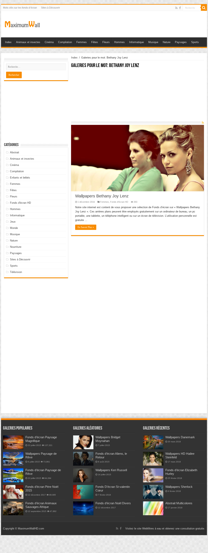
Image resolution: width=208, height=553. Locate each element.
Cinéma (49, 42)
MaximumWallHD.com (31, 528)
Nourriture (15, 246)
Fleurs (106, 42)
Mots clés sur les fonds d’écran (20, 7)
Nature (166, 42)
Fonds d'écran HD (119, 202)
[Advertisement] (137, 96)
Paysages (181, 42)
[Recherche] (204, 8)
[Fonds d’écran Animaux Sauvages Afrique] (13, 508)
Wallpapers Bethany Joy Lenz (102, 196)
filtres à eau (154, 528)
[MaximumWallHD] (22, 23)
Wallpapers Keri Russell (111, 470)
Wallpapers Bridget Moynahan (107, 439)
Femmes (81, 42)
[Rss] (176, 7)
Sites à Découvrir (50, 7)
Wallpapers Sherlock (179, 486)
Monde (14, 227)
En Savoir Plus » (86, 227)
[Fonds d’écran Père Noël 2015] (13, 492)
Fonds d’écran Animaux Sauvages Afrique (41, 505)
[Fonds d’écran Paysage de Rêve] (13, 475)
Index (8, 42)
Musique (153, 42)
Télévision (16, 272)
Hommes (119, 42)
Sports (195, 42)
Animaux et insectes (28, 42)
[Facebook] (180, 7)
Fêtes (94, 42)
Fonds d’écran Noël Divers (113, 503)
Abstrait (14, 152)
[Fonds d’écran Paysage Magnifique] (13, 442)
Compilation (65, 42)
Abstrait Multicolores (178, 503)
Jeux (13, 221)
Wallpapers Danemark (180, 437)
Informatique (136, 42)
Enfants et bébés (20, 177)
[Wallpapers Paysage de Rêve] (13, 459)
